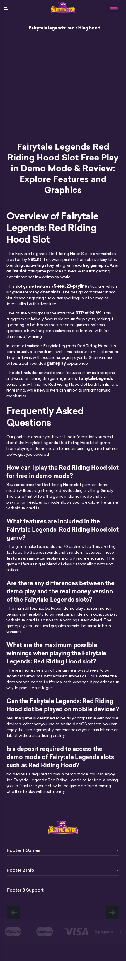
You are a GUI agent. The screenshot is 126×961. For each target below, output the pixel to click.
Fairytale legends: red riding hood (65, 28)
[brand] (114, 8)
